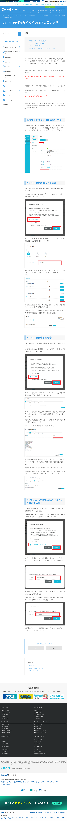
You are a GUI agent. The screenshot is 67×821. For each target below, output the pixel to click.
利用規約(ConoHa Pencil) (11, 762)
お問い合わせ (62, 11)
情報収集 (51, 817)
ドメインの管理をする (42, 15)
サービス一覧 (55, 4)
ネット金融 (57, 817)
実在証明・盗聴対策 (4, 782)
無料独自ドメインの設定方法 (36, 668)
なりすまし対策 (54, 782)
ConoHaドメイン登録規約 (11, 761)
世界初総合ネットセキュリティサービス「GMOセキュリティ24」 (13, 781)
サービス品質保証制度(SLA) (53, 762)
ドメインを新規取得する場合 (36, 43)
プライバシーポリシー (6, 764)
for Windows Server (28, 4)
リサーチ (46, 817)
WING (16, 4)
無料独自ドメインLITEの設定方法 (37, 41)
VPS (20, 4)
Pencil (49, 4)
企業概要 (21, 764)
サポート (63, 4)
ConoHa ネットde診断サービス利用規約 (49, 761)
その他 (10, 818)
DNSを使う (32, 666)
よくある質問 (33, 11)
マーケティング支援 (39, 817)
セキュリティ (32, 817)
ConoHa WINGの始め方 (43, 11)
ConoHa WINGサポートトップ (19, 15)
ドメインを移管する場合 (35, 45)
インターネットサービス (5, 817)
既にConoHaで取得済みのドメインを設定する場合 (42, 48)
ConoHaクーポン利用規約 (34, 761)
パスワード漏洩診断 (30, 781)
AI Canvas (43, 4)
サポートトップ (5, 15)
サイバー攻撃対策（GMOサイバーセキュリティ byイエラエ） (21, 782)
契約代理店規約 (21, 762)
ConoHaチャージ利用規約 (22, 761)
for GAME (37, 4)
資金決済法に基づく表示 (42, 762)
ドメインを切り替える (34, 670)
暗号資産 (62, 817)
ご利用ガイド (25, 11)
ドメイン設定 (53, 15)
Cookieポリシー (15, 764)
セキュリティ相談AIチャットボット (52, 781)
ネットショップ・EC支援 (16, 817)
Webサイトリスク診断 (40, 781)
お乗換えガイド (53, 11)
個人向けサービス (4, 818)
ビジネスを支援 (25, 817)
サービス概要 (27, 764)
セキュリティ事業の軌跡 (5, 784)
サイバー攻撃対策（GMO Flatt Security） (42, 782)
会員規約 (2, 761)
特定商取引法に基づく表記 (30, 762)
